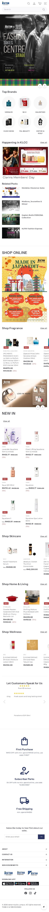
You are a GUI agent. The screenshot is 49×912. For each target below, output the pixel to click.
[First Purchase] (24, 741)
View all (43, 142)
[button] (5, 701)
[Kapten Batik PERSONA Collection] (11, 219)
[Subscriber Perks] (24, 771)
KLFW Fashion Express (32, 229)
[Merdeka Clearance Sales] (11, 192)
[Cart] (40, 3)
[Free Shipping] (24, 801)
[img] (24, 686)
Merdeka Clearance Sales (33, 188)
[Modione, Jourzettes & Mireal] (11, 205)
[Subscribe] (41, 836)
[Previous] (40, 86)
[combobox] (24, 9)
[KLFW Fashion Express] (11, 233)
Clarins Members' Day (19, 177)
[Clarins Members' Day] (25, 161)
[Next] (45, 86)
